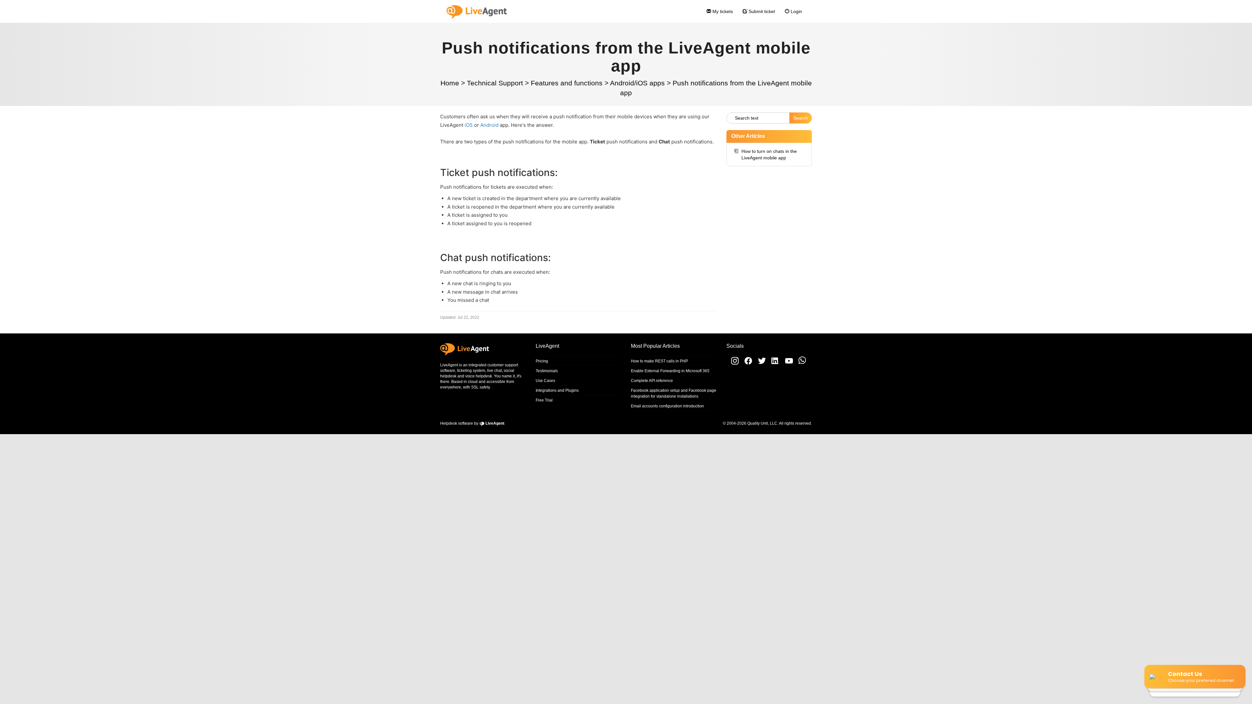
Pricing (542, 361)
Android (489, 125)
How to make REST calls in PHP (659, 361)
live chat (494, 370)
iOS (469, 125)
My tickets (722, 11)
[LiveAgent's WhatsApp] (800, 363)
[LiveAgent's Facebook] (746, 363)
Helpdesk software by (472, 423)
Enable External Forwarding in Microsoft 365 (670, 371)
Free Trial (544, 400)
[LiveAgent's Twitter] (760, 363)
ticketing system (471, 370)
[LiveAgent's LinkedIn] (773, 363)
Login (795, 11)
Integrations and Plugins (557, 390)
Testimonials (547, 371)
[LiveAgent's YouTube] (787, 363)
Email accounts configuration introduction (667, 406)
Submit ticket (761, 11)
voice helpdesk (478, 376)
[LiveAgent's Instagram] (732, 363)
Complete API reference (652, 380)
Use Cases (545, 380)
